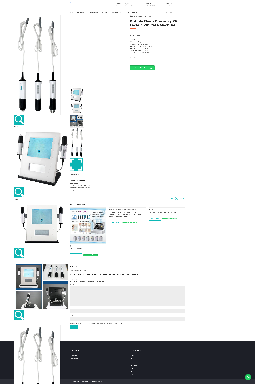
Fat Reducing (81, 246)
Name (72, 308)
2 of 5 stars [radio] (76, 282)
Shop (127, 12)
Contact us (117, 12)
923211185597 (74, 359)
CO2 (152, 209)
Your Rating (73, 279)
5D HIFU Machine (76, 249)
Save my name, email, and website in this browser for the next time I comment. (96, 323)
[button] (248, 377)
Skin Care (126, 209)
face (112, 209)
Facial (73, 246)
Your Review (74, 285)
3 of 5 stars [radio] (83, 282)
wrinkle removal (91, 246)
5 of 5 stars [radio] (101, 282)
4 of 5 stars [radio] (91, 282)
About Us (81, 12)
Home (72, 12)
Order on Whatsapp (91, 255)
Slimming (133, 209)
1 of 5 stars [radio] (71, 282)
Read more (76, 255)
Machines (105, 12)
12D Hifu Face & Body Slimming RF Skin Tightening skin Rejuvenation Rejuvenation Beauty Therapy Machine (125, 214)
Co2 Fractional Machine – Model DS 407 (163, 212)
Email (72, 315)
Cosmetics (93, 12)
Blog (134, 12)
